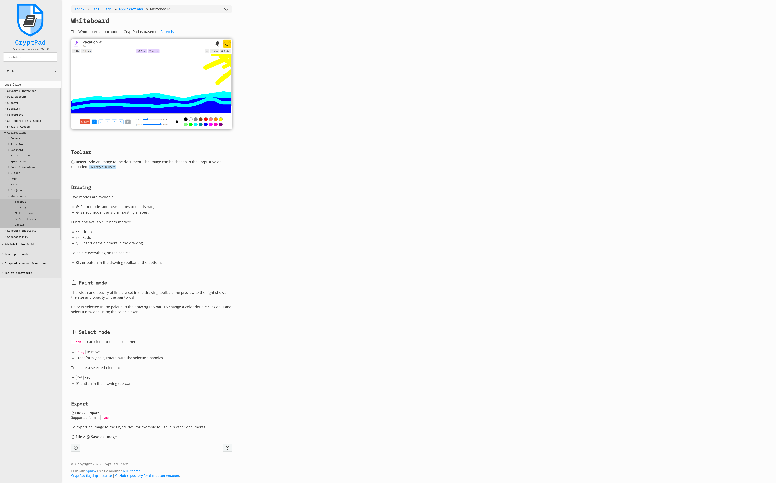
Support (12, 103)
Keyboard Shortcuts (21, 231)
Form (14, 178)
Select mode (27, 219)
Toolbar (20, 201)
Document (17, 150)
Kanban (15, 184)
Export (19, 224)
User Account (16, 96)
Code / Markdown (23, 167)
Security (13, 108)
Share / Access (18, 126)
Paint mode (26, 213)
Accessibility (17, 237)
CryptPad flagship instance (91, 475)
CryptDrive (15, 114)
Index (79, 9)
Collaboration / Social (25, 121)
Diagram (16, 190)
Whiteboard (19, 196)
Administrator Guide (19, 244)
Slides (15, 173)
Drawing (20, 207)
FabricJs (167, 31)
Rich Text (18, 144)
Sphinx (91, 471)
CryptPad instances (21, 91)
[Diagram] (75, 448)
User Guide (13, 84)
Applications (16, 132)
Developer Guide (16, 254)
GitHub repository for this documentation (147, 475)
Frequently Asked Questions (25, 263)
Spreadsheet (19, 161)
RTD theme (131, 471)
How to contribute (18, 273)
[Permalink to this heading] (116, 20)
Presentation (20, 155)
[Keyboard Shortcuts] (227, 448)
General (16, 138)
